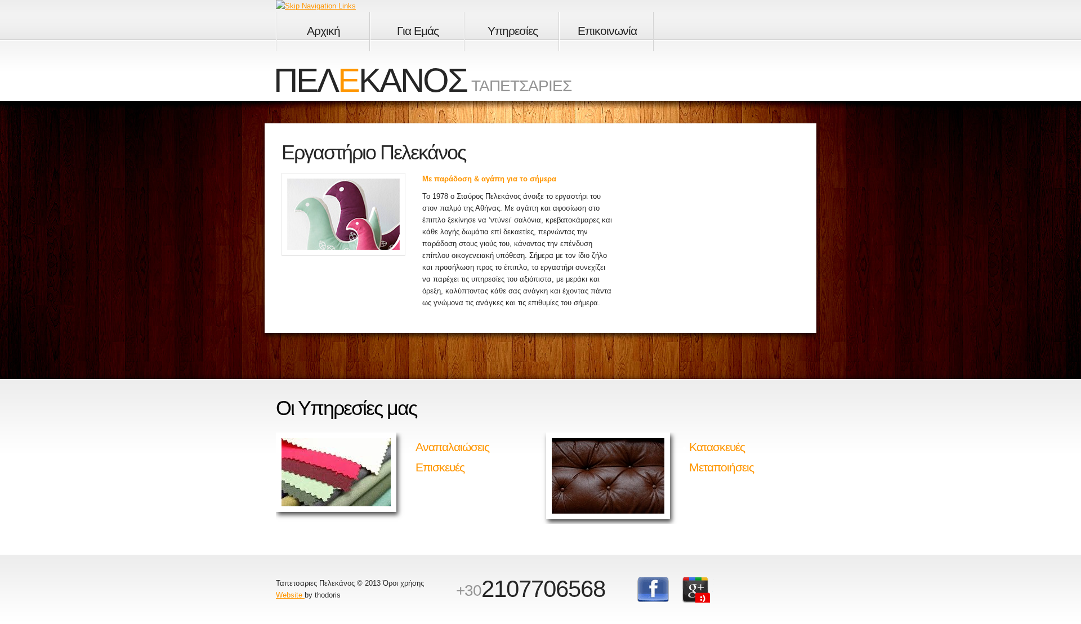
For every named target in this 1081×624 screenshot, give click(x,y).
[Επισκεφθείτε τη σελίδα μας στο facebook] (653, 590)
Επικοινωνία (607, 30)
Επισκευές (440, 467)
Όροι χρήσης (403, 583)
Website (290, 595)
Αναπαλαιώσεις (452, 446)
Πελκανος (370, 80)
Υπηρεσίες (513, 30)
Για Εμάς (418, 30)
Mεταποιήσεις (721, 467)
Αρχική (323, 30)
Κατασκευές (717, 446)
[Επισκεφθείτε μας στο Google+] (698, 590)
